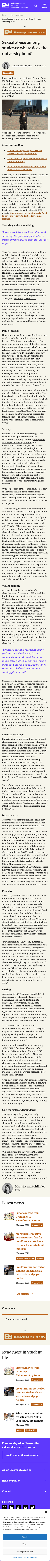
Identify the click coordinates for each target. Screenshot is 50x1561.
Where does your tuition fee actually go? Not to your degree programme (29, 1417)
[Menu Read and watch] (45, 1480)
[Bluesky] (32, 1507)
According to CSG (21, 867)
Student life (8, 73)
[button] (46, 1512)
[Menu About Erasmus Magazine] (45, 1470)
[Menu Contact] (45, 1491)
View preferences (25, 1551)
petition (28, 201)
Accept (25, 1537)
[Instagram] (4, 1507)
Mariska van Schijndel (22, 65)
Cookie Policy (17, 1557)
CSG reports (20, 637)
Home (4, 15)
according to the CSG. (25, 298)
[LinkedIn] (11, 1507)
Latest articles (17, 15)
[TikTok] (18, 1507)
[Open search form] (35, 6)
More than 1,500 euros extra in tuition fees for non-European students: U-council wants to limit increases (30, 1241)
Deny (25, 1544)
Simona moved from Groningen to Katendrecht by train (28, 1216)
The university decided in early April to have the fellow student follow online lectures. (24, 216)
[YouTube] (25, 1507)
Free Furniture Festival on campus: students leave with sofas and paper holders (30, 1272)
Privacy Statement (30, 1557)
